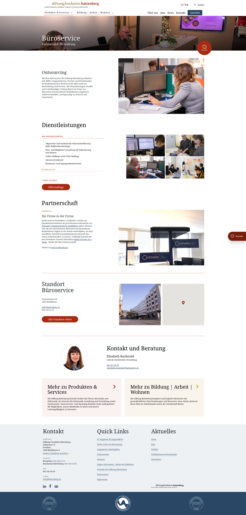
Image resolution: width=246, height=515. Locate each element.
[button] (183, 303)
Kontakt (180, 12)
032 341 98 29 (49, 471)
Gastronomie (103, 454)
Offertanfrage (56, 187)
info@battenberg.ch (51, 307)
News (170, 12)
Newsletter (156, 459)
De (182, 4)
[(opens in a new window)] (44, 487)
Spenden (195, 12)
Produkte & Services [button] (57, 12)
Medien (154, 449)
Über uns (153, 12)
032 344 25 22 (59, 461)
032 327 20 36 (113, 365)
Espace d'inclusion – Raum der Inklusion (115, 464)
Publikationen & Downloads (164, 454)
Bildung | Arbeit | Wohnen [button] (94, 12)
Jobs (162, 12)
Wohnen (101, 459)
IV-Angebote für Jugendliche (110, 439)
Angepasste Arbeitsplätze (108, 449)
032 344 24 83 (71, 463)
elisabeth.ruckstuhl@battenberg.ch (123, 368)
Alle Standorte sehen (60, 319)
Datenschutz (102, 474)
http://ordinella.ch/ (59, 247)
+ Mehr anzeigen (49, 180)
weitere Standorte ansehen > (56, 453)
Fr (186, 4)
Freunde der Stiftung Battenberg (112, 469)
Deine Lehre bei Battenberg (109, 444)
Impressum (102, 479)
